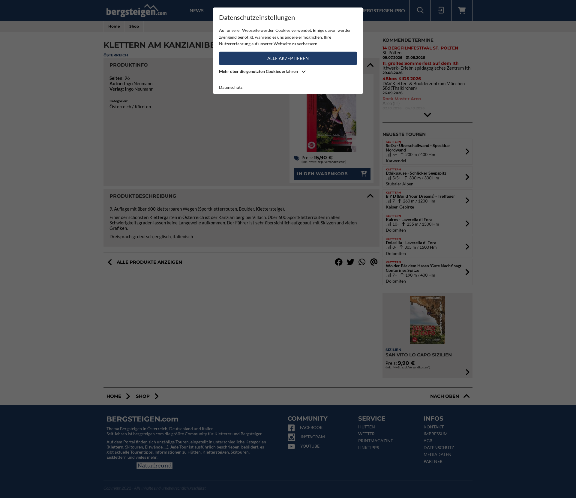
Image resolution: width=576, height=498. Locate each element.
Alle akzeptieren (288, 58)
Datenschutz (230, 87)
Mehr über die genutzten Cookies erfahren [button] (259, 71)
